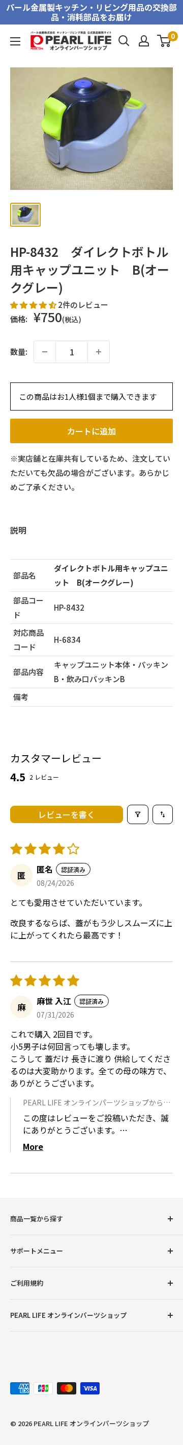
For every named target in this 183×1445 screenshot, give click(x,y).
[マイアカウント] (144, 40)
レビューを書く (66, 814)
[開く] (124, 40)
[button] (34, 304)
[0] (164, 41)
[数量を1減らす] (44, 352)
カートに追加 (91, 431)
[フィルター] (137, 814)
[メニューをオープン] (15, 41)
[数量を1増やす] (98, 352)
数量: (18, 351)
